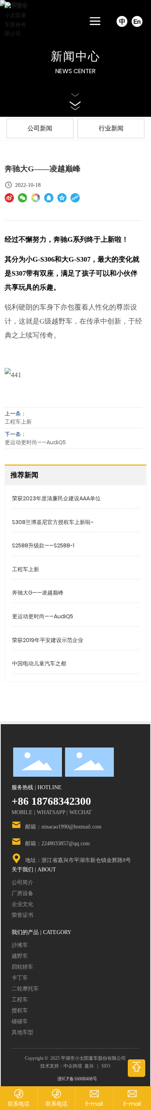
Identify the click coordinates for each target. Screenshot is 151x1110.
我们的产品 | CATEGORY (41, 932)
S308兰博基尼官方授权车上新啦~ (52, 522)
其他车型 (22, 1032)
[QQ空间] (62, 197)
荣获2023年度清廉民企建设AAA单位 (56, 498)
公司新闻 (39, 128)
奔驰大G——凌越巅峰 (37, 592)
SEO (105, 1066)
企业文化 (22, 904)
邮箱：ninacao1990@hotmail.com (63, 827)
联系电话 (18, 1104)
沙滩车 (20, 945)
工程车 (20, 1000)
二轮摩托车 (25, 989)
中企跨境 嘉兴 (78, 1066)
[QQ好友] (48, 197)
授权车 (20, 1010)
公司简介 (22, 882)
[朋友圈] (35, 197)
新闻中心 (75, 56)
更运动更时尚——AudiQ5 (35, 442)
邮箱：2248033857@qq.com (57, 843)
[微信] (22, 197)
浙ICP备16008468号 (77, 1079)
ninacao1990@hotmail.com (132, 1103)
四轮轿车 (22, 967)
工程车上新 (18, 422)
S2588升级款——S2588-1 (43, 545)
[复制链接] (75, 197)
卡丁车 (20, 978)
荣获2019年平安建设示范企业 (47, 640)
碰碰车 (20, 1021)
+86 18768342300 (51, 801)
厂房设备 (22, 893)
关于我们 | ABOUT (34, 869)
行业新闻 (111, 128)
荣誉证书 (22, 915)
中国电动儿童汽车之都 (39, 663)
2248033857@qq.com (94, 1103)
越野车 (20, 956)
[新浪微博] (9, 197)
